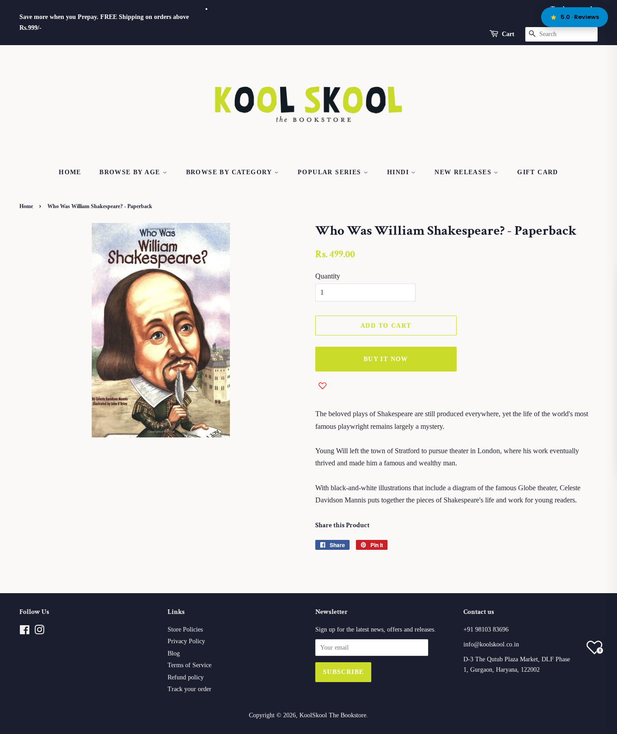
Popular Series (331, 172)
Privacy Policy (186, 641)
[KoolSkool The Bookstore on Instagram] (39, 631)
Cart (508, 34)
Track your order (189, 689)
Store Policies (185, 629)
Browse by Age (131, 172)
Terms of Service (189, 665)
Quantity (327, 276)
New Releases (464, 172)
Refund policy (186, 677)
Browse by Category (230, 172)
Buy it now (386, 359)
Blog (174, 653)
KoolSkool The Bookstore (332, 715)
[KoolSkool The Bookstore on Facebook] (24, 631)
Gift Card (537, 172)
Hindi (399, 172)
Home (70, 172)
